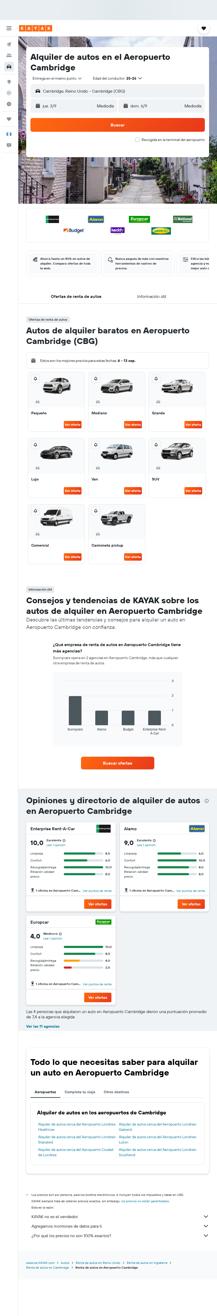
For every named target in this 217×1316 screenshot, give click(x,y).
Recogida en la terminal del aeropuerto (173, 139)
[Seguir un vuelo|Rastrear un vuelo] (9, 93)
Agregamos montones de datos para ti (66, 1226)
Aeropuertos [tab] (45, 1092)
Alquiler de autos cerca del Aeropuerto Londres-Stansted (77, 1140)
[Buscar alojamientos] (9, 55)
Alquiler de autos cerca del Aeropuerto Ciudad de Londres (75, 1152)
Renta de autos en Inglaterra (147, 1263)
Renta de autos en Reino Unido (98, 1263)
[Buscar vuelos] (9, 44)
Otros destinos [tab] (116, 1092)
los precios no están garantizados (145, 1201)
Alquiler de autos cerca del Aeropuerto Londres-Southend (158, 1152)
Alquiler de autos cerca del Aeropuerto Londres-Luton (158, 1140)
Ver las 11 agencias (43, 1026)
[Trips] (9, 119)
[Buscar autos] (9, 66)
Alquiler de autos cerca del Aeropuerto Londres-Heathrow (77, 1127)
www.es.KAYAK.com (40, 1263)
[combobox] (57, 78)
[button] (9, 28)
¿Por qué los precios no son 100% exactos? (71, 1235)
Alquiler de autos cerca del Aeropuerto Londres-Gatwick (158, 1127)
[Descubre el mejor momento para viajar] (9, 104)
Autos (65, 1263)
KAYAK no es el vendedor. (54, 1216)
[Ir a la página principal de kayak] (35, 28)
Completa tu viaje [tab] (80, 1092)
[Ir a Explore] (9, 81)
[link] (117, 763)
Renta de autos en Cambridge (47, 1267)
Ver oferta (72, 424)
